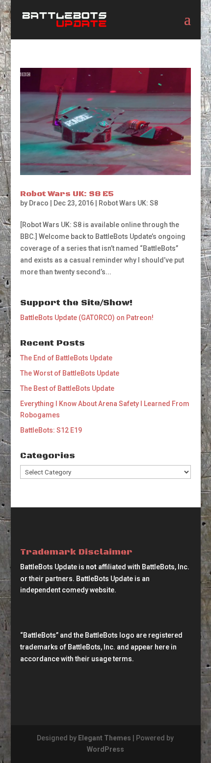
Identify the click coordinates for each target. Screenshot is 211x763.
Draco (39, 203)
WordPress (105, 749)
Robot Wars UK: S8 (128, 203)
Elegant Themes (104, 738)
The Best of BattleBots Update (67, 388)
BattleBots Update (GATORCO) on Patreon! (87, 318)
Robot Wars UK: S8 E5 (67, 194)
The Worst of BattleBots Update (69, 373)
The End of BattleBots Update (66, 358)
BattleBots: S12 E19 (51, 430)
